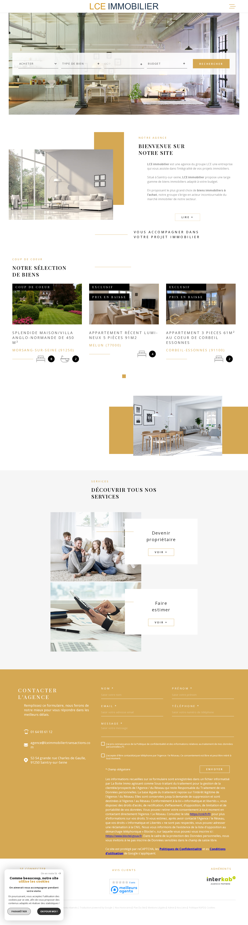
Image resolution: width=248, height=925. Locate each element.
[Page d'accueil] (124, 6)
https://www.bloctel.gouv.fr (123, 836)
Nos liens (182, 907)
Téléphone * (186, 706)
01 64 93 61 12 (41, 732)
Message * (112, 723)
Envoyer (214, 769)
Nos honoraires (123, 907)
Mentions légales (157, 907)
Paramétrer (19, 911)
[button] (124, 376)
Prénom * (182, 688)
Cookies (211, 908)
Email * (109, 706)
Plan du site (140, 907)
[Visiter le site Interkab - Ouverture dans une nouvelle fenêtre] (221, 880)
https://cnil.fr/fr (200, 814)
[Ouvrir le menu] (232, 6)
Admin (171, 907)
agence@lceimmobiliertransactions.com (60, 745)
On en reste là (49, 873)
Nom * (107, 688)
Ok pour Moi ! (49, 911)
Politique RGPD (196, 907)
